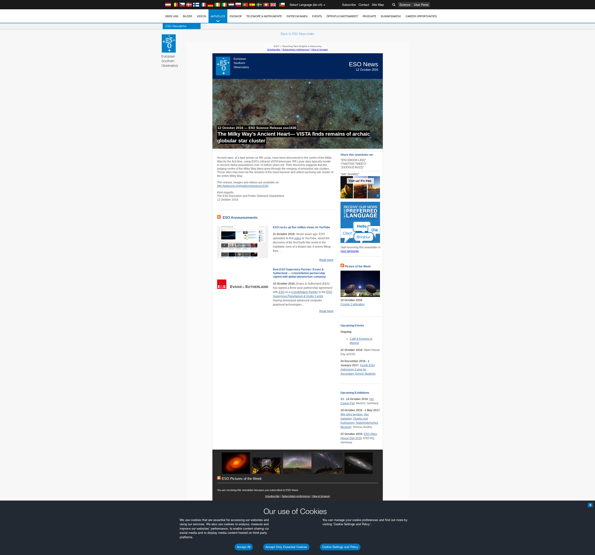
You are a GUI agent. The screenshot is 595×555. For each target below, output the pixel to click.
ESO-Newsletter (176, 26)
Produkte (369, 16)
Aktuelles (218, 16)
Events (317, 16)
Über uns (171, 16)
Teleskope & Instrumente (264, 16)
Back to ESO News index (297, 34)
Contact (364, 5)
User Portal (421, 5)
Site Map (378, 5)
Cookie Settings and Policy (340, 547)
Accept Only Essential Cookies (286, 547)
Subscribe (349, 5)
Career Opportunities (421, 16)
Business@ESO (391, 16)
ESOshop (236, 16)
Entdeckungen (297, 16)
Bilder (187, 16)
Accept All (244, 547)
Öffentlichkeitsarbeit (342, 16)
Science (405, 5)
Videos (201, 16)
